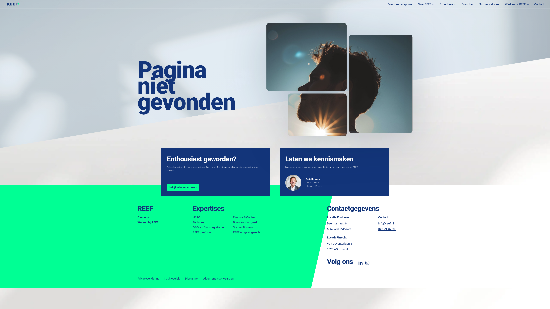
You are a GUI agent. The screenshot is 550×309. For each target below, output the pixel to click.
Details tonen (275, 174)
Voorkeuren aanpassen (253, 165)
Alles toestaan (297, 165)
